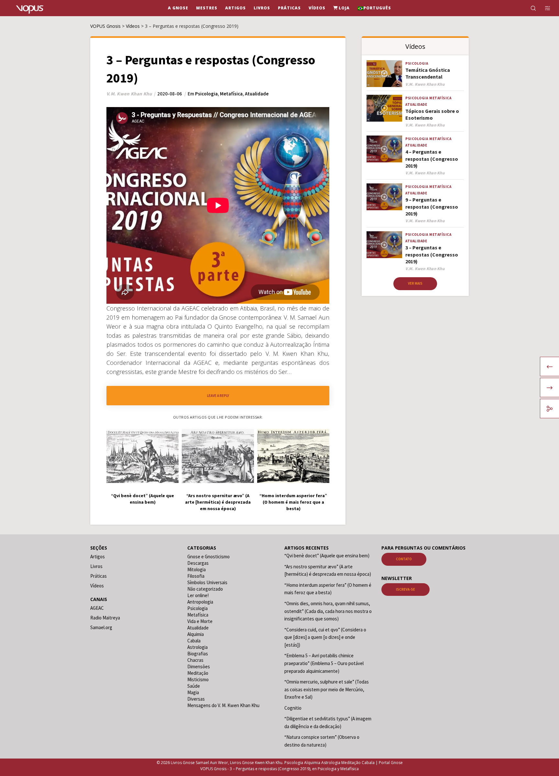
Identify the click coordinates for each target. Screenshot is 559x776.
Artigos (97, 556)
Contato (404, 559)
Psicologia (206, 94)
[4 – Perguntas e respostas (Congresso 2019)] (384, 149)
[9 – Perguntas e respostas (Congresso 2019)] (384, 196)
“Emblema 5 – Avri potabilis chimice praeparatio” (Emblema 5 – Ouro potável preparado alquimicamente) (324, 663)
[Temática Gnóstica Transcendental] (384, 73)
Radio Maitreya (105, 618)
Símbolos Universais (207, 582)
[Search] (529, 8)
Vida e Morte (200, 621)
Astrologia (197, 647)
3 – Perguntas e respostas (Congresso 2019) (431, 254)
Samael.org (101, 627)
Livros (96, 566)
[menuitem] (374, 8)
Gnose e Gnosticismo (208, 556)
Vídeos (97, 586)
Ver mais (415, 283)
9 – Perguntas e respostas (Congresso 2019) (431, 206)
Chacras (195, 660)
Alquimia (195, 634)
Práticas (98, 576)
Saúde (193, 686)
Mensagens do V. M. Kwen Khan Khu (223, 705)
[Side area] (543, 8)
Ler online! (198, 595)
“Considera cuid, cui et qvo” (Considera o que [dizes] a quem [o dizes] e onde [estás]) (325, 637)
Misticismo (198, 679)
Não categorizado (205, 589)
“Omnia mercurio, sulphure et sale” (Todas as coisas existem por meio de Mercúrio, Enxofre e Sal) (326, 689)
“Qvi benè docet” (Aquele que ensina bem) (326, 555)
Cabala (194, 641)
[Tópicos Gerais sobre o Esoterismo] (384, 108)
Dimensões (198, 666)
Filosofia (195, 576)
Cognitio (292, 708)
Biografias (197, 653)
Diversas (196, 699)
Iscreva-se (405, 589)
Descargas (198, 563)
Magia (193, 692)
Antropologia (200, 602)
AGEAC (97, 608)
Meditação (197, 673)
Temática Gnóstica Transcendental (427, 73)
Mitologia (196, 569)
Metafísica (231, 94)
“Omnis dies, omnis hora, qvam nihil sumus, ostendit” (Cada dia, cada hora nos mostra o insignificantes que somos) (328, 611)
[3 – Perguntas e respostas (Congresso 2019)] (384, 244)
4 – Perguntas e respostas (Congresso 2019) (431, 158)
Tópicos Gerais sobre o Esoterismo (432, 114)
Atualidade (257, 94)
